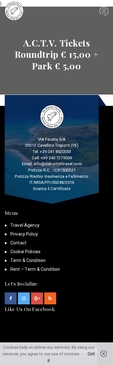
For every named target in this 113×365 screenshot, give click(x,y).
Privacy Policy (24, 234)
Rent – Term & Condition (35, 269)
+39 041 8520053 (55, 151)
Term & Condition (28, 260)
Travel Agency (25, 225)
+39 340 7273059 (56, 157)
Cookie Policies (25, 251)
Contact (18, 242)
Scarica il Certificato (52, 188)
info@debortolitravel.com (58, 163)
